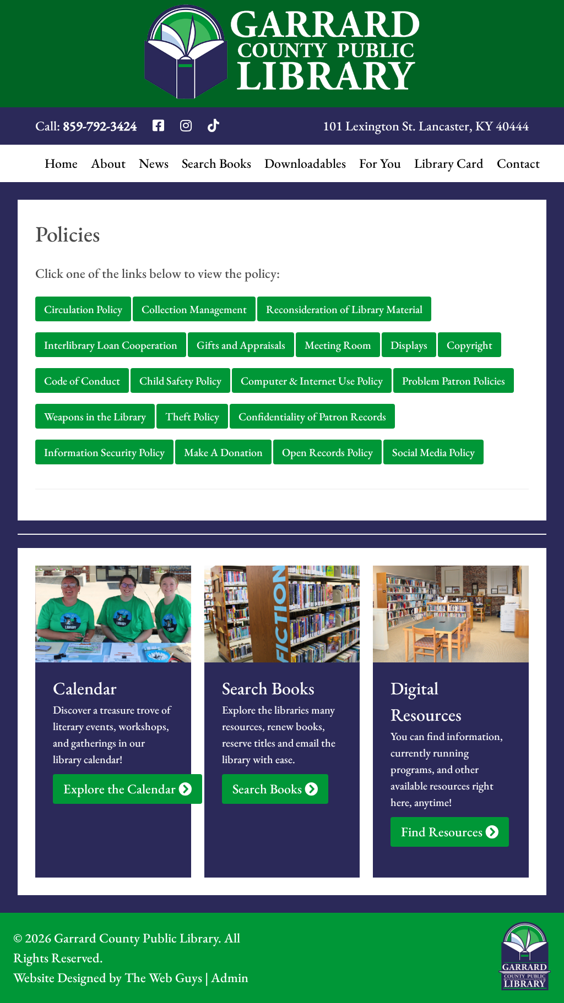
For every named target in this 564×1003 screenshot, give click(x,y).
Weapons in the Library (95, 416)
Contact (518, 163)
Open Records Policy (327, 452)
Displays (409, 345)
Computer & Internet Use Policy (312, 381)
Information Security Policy (104, 452)
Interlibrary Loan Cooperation (110, 345)
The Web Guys (163, 977)
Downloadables (305, 163)
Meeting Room (338, 345)
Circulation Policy (83, 309)
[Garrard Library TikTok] (213, 125)
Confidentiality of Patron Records (312, 416)
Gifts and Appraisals (241, 345)
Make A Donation (223, 452)
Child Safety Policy (180, 381)
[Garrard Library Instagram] (187, 125)
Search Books (268, 788)
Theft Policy (192, 416)
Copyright (469, 345)
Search (216, 163)
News (154, 163)
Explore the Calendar (120, 788)
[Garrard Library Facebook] (160, 125)
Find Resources (443, 831)
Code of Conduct (82, 381)
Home (61, 163)
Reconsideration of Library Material (344, 309)
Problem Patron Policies (453, 381)
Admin (229, 977)
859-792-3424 (100, 125)
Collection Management (194, 309)
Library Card (449, 163)
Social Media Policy (433, 452)
